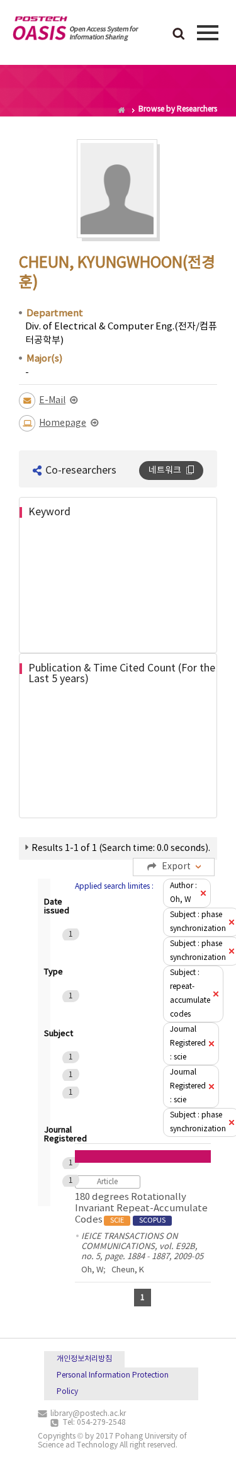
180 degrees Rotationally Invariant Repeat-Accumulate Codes (141, 1208)
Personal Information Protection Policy (113, 1383)
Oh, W (92, 1270)
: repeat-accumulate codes (190, 994)
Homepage (62, 423)
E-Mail (52, 401)
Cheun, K (127, 1270)
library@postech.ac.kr (88, 1414)
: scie (188, 1043)
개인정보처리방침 (84, 1359)
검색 (179, 35)
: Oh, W (183, 893)
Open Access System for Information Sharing (75, 30)
